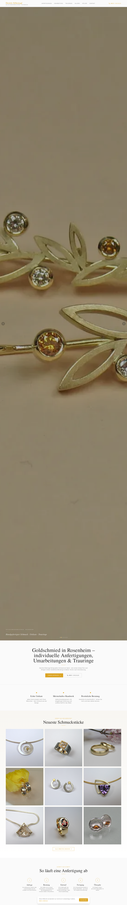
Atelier (84, 3)
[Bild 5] (64, 637)
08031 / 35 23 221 (74, 675)
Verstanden (83, 900)
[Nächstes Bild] (124, 323)
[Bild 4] (63, 637)
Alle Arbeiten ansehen (62, 849)
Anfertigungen (47, 3)
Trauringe (68, 3)
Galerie (77, 3)
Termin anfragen (53, 675)
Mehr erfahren (43, 901)
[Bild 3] (62, 637)
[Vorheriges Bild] (3, 323)
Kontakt (92, 3)
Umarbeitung (58, 3)
